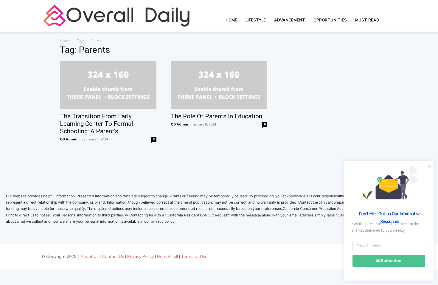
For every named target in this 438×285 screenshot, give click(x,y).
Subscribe (391, 260)
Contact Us (113, 256)
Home (231, 20)
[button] (390, 20)
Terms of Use (194, 256)
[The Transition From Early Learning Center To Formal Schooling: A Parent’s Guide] (108, 85)
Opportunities (330, 20)
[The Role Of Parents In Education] (219, 85)
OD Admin (68, 139)
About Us (89, 256)
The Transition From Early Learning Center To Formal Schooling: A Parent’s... (96, 124)
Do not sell (167, 256)
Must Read (367, 20)
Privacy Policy (140, 256)
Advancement (289, 20)
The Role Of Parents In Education (216, 116)
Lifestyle (256, 20)
